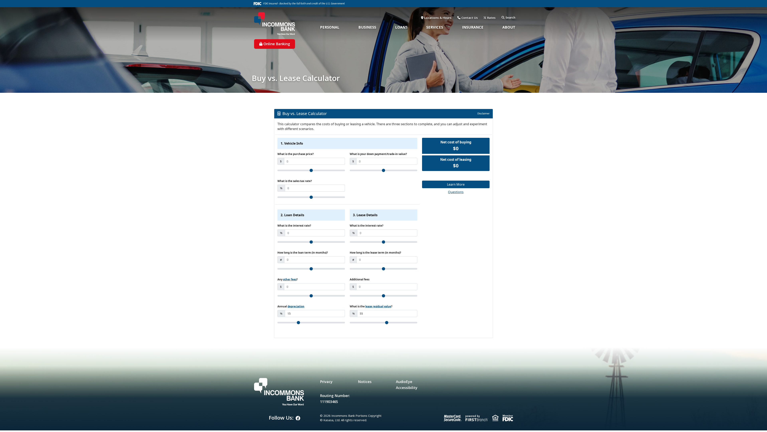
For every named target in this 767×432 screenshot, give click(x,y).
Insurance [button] (472, 27)
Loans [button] (401, 27)
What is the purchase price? (295, 154)
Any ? (287, 279)
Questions (456, 192)
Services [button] (434, 27)
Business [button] (367, 27)
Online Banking (276, 43)
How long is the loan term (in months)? (302, 252)
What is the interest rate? (294, 225)
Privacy (326, 381)
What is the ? (371, 306)
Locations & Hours (437, 18)
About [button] (508, 27)
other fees (289, 279)
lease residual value (378, 306)
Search (510, 17)
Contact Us (469, 18)
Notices (365, 381)
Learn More (456, 184)
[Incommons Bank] (274, 23)
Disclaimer (483, 113)
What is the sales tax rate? (294, 181)
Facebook (298, 418)
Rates (491, 18)
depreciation (296, 306)
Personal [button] (329, 27)
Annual (290, 306)
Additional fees (359, 279)
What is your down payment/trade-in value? (378, 154)
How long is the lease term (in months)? (375, 252)
